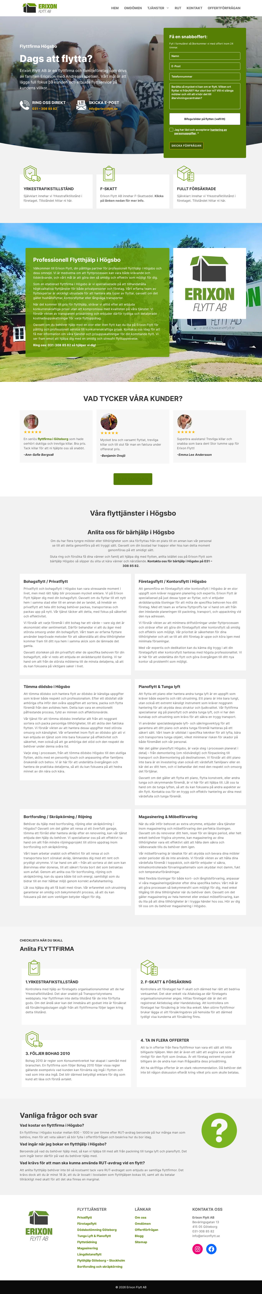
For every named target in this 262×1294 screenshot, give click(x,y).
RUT (178, 8)
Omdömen (133, 8)
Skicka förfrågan (186, 145)
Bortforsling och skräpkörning (99, 1266)
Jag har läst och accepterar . (200, 131)
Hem (115, 8)
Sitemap (141, 1242)
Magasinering (87, 1248)
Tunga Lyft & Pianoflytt (94, 1236)
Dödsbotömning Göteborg (97, 1230)
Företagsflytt (86, 1223)
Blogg (139, 1236)
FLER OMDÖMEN (133, 479)
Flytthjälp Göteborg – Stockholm (101, 1260)
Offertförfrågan (224, 8)
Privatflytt (84, 1217)
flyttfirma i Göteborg (53, 439)
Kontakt (194, 8)
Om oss (140, 1217)
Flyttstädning (87, 1242)
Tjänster (155, 8)
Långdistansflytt (89, 1254)
